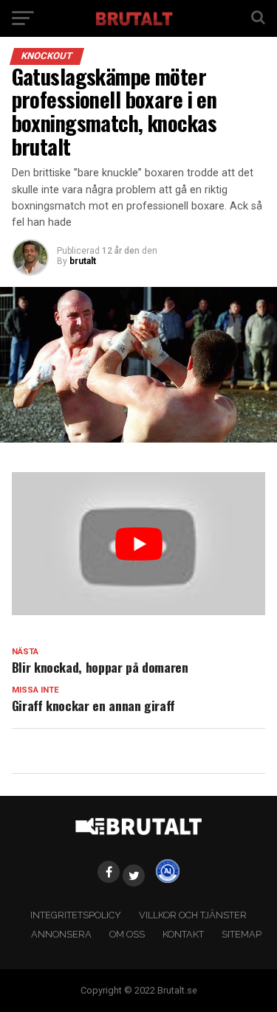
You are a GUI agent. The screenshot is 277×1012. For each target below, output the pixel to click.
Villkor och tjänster (193, 915)
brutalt (82, 261)
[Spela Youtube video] (139, 543)
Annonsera (61, 934)
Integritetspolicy (75, 915)
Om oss (127, 934)
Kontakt (183, 934)
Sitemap (241, 934)
